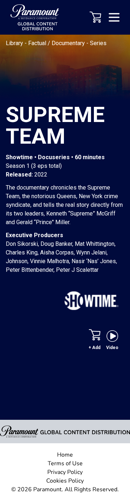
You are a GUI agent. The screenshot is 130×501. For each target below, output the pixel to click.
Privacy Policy (65, 472)
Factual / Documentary (57, 43)
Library (15, 43)
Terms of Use (65, 463)
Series (98, 43)
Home (65, 455)
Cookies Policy (65, 481)
